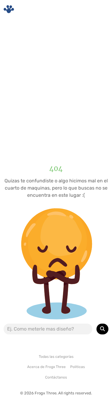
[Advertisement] (56, 86)
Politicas (77, 367)
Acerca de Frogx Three (46, 367)
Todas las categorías (56, 357)
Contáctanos (56, 377)
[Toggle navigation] (100, 9)
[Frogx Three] (9, 9)
